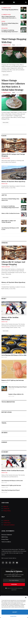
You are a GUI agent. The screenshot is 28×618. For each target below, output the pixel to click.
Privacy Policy (7, 510)
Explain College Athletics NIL (16, 394)
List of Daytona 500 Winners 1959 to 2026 (13, 355)
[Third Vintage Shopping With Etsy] (24, 9)
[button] (26, 597)
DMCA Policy (4, 537)
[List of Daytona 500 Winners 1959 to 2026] (24, 229)
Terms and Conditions (9, 525)
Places (3, 135)
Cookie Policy (13, 616)
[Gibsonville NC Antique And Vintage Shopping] (14, 145)
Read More (5, 74)
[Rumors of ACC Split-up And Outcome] (14, 369)
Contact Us (6, 508)
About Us (5, 506)
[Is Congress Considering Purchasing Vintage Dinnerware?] (24, 29)
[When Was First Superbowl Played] (4, 388)
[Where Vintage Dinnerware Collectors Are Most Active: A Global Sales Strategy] (24, 16)
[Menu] (2, 2)
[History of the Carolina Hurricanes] (24, 215)
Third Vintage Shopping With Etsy (9, 9)
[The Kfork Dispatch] (14, 2)
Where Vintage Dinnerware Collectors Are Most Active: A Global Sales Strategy (8, 18)
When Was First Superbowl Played (17, 387)
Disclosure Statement (6, 534)
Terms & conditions (6, 541)
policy (21, 588)
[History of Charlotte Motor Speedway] (14, 173)
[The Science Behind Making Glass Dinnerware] (24, 23)
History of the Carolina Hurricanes (10, 213)
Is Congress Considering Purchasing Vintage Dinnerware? (10, 206)
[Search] (26, 2)
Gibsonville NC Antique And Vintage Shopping (8, 221)
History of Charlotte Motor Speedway (13, 181)
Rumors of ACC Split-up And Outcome (12, 380)
